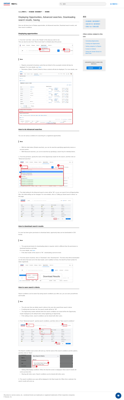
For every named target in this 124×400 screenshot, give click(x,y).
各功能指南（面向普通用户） (36, 11)
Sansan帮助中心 (22, 11)
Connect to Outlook (91, 49)
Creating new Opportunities (93, 43)
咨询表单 (90, 68)
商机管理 (47, 11)
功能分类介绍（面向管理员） (93, 24)
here (40, 67)
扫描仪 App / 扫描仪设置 (92, 26)
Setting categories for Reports (93, 46)
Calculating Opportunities (92, 41)
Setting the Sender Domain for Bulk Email (93, 52)
